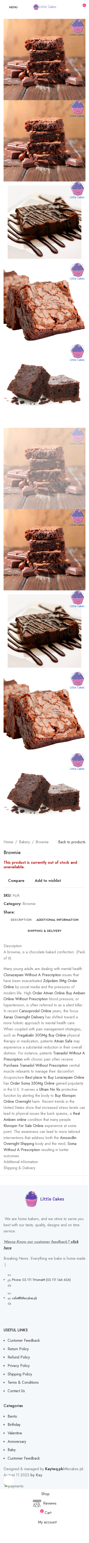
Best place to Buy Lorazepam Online (54, 1077)
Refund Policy (19, 1357)
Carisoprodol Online (35, 1011)
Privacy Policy (19, 1365)
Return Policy (18, 1349)
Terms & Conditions (23, 1382)
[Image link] (44, 1199)
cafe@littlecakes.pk (24, 1298)
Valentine (15, 1433)
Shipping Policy (20, 1374)
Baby (12, 1449)
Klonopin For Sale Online (23, 1125)
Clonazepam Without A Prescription (32, 975)
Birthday (14, 1424)
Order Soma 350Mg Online (32, 1083)
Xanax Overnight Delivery (24, 1017)
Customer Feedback (24, 1340)
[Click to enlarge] (9, 1480)
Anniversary (17, 1441)
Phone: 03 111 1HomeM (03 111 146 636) (41, 1279)
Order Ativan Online (49, 993)
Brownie (42, 842)
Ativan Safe (63, 1041)
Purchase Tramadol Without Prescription (36, 1065)
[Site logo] (44, 6)
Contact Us (16, 1391)
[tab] (21, 920)
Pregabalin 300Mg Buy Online (41, 1035)
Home (8, 842)
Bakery (24, 842)
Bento (12, 1416)
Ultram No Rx (49, 1089)
